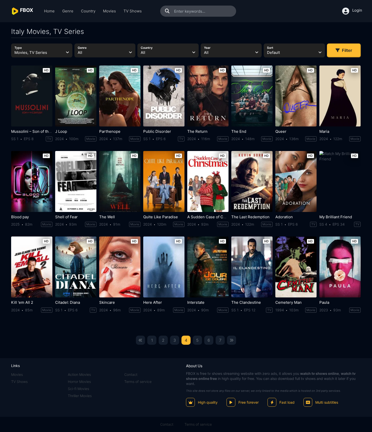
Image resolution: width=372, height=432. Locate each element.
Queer (280, 131)
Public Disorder (157, 131)
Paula (324, 302)
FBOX (190, 373)
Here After (152, 302)
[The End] (252, 96)
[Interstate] (208, 266)
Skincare (107, 302)
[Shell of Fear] (75, 181)
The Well (107, 216)
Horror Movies (79, 381)
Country (88, 11)
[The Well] (119, 181)
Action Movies (79, 374)
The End (238, 131)
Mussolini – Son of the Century (38, 131)
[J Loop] (75, 96)
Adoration (284, 216)
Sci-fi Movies (78, 388)
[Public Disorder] (163, 96)
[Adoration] (296, 181)
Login (357, 10)
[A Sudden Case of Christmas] (208, 181)
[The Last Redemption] (252, 181)
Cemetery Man (288, 302)
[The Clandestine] (252, 266)
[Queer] (296, 96)
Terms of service (138, 381)
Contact (130, 374)
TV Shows (132, 11)
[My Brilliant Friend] (340, 181)
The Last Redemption (250, 216)
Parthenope (109, 131)
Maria (324, 131)
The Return (197, 131)
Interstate (195, 302)
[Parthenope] (119, 96)
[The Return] (208, 96)
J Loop (61, 131)
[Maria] (340, 96)
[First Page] (140, 340)
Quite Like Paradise (160, 216)
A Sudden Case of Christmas (213, 216)
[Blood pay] (31, 181)
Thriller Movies (80, 396)
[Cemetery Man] (296, 266)
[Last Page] (231, 340)
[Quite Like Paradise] (163, 181)
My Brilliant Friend (335, 216)
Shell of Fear (66, 216)
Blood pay (20, 216)
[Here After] (163, 266)
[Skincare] (119, 266)
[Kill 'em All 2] (31, 266)
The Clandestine (246, 302)
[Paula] (340, 266)
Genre (67, 11)
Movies (109, 11)
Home (49, 11)
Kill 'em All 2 (22, 302)
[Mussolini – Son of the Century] (31, 96)
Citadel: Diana (67, 302)
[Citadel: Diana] (75, 266)
